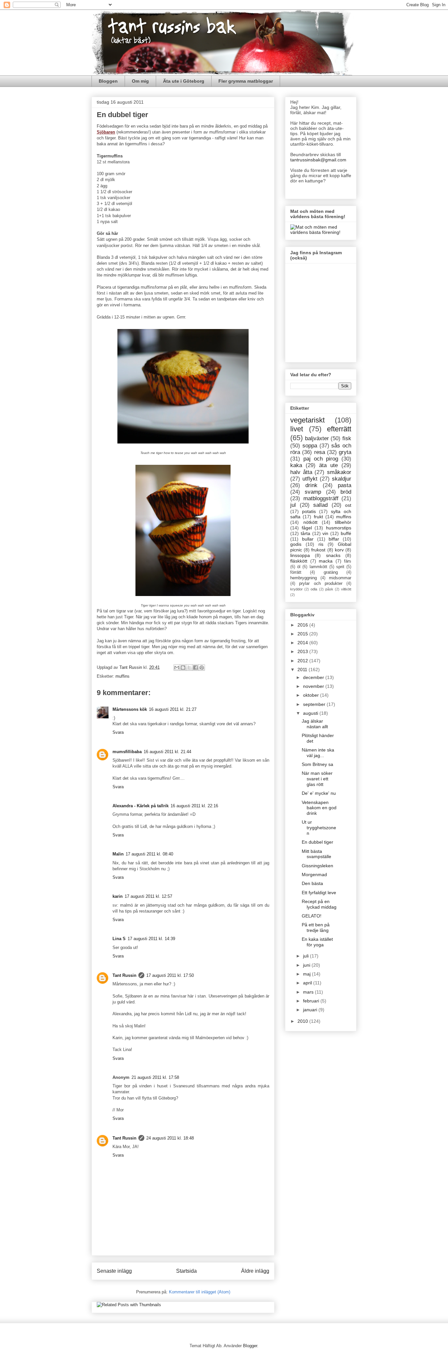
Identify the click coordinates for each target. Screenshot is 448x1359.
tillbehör (343, 522)
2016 (303, 625)
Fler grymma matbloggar (245, 81)
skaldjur (341, 479)
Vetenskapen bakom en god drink (319, 808)
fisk (346, 438)
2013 (303, 651)
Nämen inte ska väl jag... (318, 752)
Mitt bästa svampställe (316, 854)
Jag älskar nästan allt (315, 723)
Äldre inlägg (255, 1271)
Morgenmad (314, 874)
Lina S (119, 938)
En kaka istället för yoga (317, 942)
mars (309, 992)
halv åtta (301, 472)
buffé (346, 533)
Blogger (250, 1345)
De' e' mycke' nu (319, 793)
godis (295, 544)
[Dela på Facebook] (195, 667)
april (308, 982)
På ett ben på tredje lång (316, 927)
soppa (309, 446)
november (314, 686)
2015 (303, 633)
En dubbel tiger (317, 842)
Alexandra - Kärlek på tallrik (140, 805)
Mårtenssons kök (129, 709)
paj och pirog (320, 459)
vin (325, 533)
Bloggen (108, 81)
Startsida (186, 1271)
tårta (305, 533)
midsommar (340, 578)
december (314, 677)
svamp (313, 492)
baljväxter (317, 438)
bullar (308, 539)
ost (348, 505)
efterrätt (339, 429)
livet (296, 429)
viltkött (346, 589)
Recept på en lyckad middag (319, 904)
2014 (303, 642)
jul (293, 505)
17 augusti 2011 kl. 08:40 (149, 854)
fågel (307, 527)
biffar (334, 539)
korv (339, 549)
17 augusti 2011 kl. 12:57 (148, 896)
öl (298, 567)
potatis (309, 511)
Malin (118, 854)
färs (347, 561)
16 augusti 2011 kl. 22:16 (194, 805)
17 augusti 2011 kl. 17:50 (170, 975)
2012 (303, 660)
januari (310, 1009)
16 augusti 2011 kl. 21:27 (172, 709)
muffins (122, 676)
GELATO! (311, 915)
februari (311, 1000)
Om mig (140, 81)
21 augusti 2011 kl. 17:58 (155, 1077)
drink (311, 485)
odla (314, 589)
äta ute (328, 465)
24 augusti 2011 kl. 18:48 (170, 1138)
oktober (311, 695)
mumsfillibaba (127, 751)
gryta (345, 452)
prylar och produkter (320, 583)
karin (117, 896)
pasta (344, 485)
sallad (320, 505)
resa (319, 452)
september (315, 704)
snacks (333, 555)
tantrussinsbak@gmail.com (318, 159)
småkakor (339, 472)
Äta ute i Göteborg (183, 81)
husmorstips (338, 527)
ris (320, 544)
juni (307, 965)
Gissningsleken (317, 865)
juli (306, 955)
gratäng (331, 572)
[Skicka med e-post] (176, 667)
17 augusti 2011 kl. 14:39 (151, 938)
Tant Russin (124, 975)
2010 (303, 1021)
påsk (329, 589)
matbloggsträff (320, 498)
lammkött (318, 567)
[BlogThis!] (183, 667)
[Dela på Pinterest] (201, 667)
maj (307, 974)
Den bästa (312, 883)
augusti (311, 713)
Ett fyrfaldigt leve (319, 892)
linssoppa (300, 555)
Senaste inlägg (114, 1271)
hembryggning (303, 578)
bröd (345, 492)
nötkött (310, 522)
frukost (318, 549)
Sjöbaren (106, 132)
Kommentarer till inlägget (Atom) (199, 1291)
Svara (118, 732)
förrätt (295, 572)
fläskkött (298, 561)
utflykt (309, 479)
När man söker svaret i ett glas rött (317, 779)
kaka (296, 465)
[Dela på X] (189, 667)
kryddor (296, 589)
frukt (318, 516)
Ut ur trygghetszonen (319, 827)
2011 (303, 669)
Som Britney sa (317, 764)
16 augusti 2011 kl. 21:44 (167, 751)
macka (326, 561)
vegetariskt (307, 420)
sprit (340, 567)
